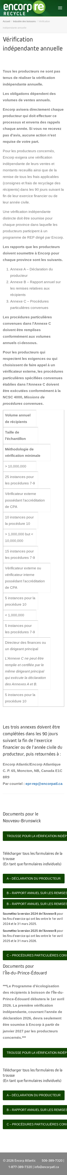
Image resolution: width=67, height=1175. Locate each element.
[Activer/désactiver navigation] (60, 8)
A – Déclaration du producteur (34, 878)
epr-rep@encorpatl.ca (44, 784)
